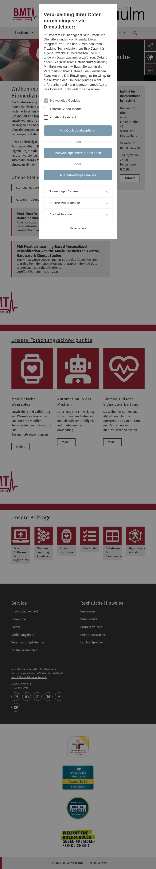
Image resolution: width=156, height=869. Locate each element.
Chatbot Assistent (63, 117)
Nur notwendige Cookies (78, 175)
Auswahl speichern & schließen (78, 153)
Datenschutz (78, 228)
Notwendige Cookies (65, 100)
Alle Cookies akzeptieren (78, 130)
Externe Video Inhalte (66, 109)
